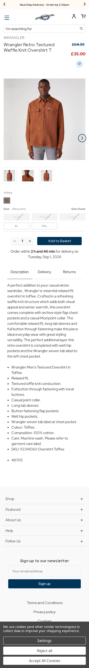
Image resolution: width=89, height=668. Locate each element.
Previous (6, 138)
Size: (44, 209)
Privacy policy (44, 612)
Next (82, 138)
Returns (69, 271)
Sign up (44, 583)
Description (19, 271)
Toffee (8, 193)
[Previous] (4, 4)
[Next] (84, 4)
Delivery (44, 271)
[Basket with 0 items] (83, 17)
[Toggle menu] (6, 17)
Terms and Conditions (45, 602)
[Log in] (74, 16)
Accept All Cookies (44, 660)
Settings (44, 640)
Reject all (44, 650)
